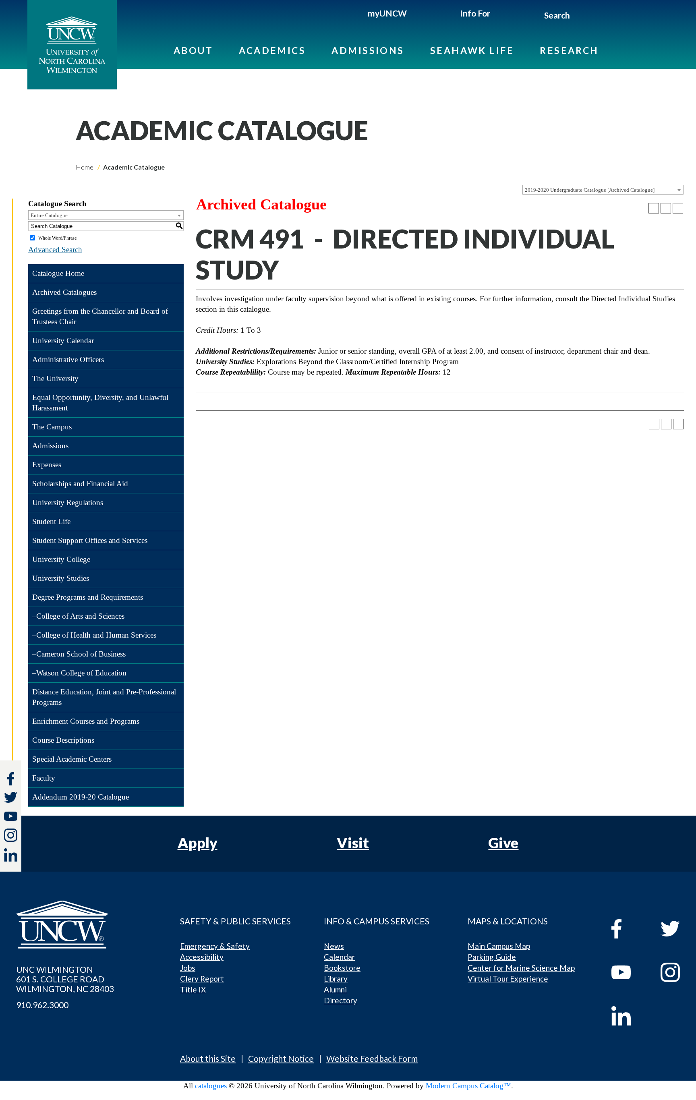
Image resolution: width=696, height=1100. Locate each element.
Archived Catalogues (64, 292)
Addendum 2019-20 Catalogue (80, 797)
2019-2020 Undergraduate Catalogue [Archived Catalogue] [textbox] (590, 190)
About (193, 50)
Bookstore (342, 967)
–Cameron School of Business (79, 654)
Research (569, 50)
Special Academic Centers (72, 759)
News (334, 946)
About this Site (208, 1058)
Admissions (367, 50)
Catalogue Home (58, 273)
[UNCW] (72, 44)
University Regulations (67, 502)
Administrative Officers (68, 359)
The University (55, 378)
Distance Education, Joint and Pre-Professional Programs (104, 697)
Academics (272, 50)
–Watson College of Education (79, 673)
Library (336, 978)
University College (61, 559)
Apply (198, 842)
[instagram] (10, 835)
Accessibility (202, 956)
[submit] (579, 16)
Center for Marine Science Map (521, 967)
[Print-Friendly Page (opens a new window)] (666, 208)
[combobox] (603, 190)
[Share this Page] (653, 208)
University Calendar (63, 340)
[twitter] (10, 798)
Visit (353, 842)
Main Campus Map (499, 946)
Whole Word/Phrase (57, 238)
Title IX (193, 989)
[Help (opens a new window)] (678, 208)
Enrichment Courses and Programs (85, 721)
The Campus (52, 427)
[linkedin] (628, 1015)
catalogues (211, 1085)
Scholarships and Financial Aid (80, 483)
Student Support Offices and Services (89, 540)
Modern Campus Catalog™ (468, 1085)
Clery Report (202, 978)
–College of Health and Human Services (94, 635)
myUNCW (387, 13)
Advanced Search (55, 249)
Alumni (335, 989)
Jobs (187, 967)
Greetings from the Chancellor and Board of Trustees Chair (100, 316)
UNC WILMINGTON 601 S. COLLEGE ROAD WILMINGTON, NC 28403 (65, 979)
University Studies (60, 578)
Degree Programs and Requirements (87, 597)
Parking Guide (492, 956)
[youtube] (628, 972)
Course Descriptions (63, 740)
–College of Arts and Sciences (78, 616)
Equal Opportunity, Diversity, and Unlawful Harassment (100, 402)
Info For (475, 13)
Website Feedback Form (372, 1058)
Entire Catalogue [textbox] (49, 215)
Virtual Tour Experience (508, 978)
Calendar (339, 956)
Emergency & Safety (215, 946)
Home (84, 167)
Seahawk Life (472, 50)
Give (503, 842)
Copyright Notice (281, 1058)
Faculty (43, 778)
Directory (340, 1000)
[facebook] (628, 928)
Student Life (51, 521)
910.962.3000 (42, 1005)
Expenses (46, 464)
